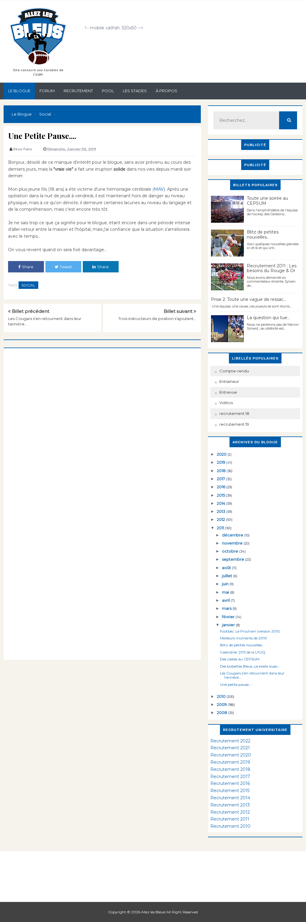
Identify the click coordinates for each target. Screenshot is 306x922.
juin (226, 583)
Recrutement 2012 (230, 812)
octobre (230, 551)
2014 (221, 503)
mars (227, 608)
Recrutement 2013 (230, 805)
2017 (221, 478)
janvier (229, 624)
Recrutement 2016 (230, 783)
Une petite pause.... (236, 684)
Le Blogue (19, 90)
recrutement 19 (234, 424)
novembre (233, 543)
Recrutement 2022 (230, 741)
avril (226, 600)
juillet (227, 575)
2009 (222, 704)
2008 (222, 712)
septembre (233, 559)
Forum (47, 90)
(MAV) (158, 189)
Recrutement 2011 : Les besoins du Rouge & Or (271, 268)
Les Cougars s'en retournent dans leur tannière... (252, 675)
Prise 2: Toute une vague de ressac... (248, 299)
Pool (108, 90)
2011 (221, 527)
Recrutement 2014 (230, 797)
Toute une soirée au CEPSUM (267, 200)
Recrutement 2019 (230, 762)
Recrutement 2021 (230, 747)
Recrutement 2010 (230, 826)
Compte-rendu (234, 371)
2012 (221, 519)
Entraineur (229, 381)
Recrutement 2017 (230, 776)
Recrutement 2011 (229, 819)
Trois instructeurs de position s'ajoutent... (157, 318)
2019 (221, 462)
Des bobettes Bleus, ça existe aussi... (250, 666)
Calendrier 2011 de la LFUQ (242, 652)
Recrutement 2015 (230, 790)
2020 (222, 454)
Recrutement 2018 (230, 769)
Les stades (135, 90)
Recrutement (78, 90)
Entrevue (228, 392)
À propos (166, 90)
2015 (221, 495)
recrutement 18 (234, 413)
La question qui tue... (268, 317)
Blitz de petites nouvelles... (263, 234)
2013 (221, 511)
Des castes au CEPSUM (239, 659)
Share (27, 266)
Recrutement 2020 (230, 755)
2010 (222, 696)
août (227, 567)
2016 (221, 486)
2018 (222, 470)
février (228, 616)
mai (226, 592)
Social (28, 285)
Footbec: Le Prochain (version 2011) (250, 631)
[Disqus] (102, 423)
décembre (233, 535)
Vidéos (226, 402)
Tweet (66, 266)
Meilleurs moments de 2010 (243, 638)
